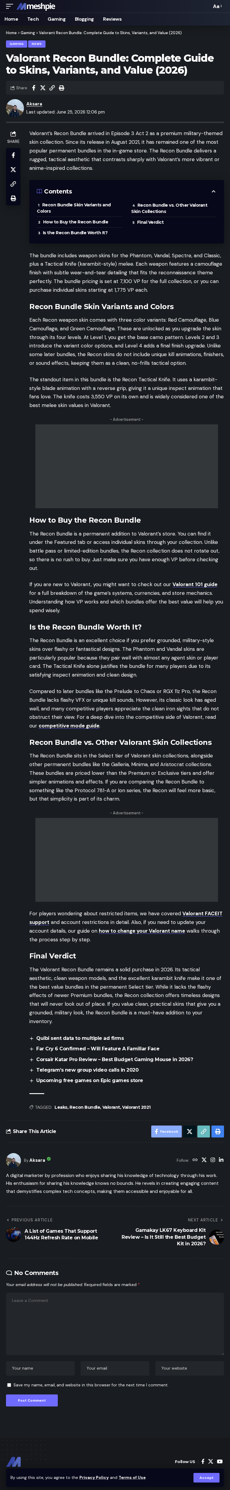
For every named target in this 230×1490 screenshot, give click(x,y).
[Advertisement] (126, 466)
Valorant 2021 (136, 1107)
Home (11, 32)
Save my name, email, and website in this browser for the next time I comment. (91, 1385)
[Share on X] (43, 88)
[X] (204, 1160)
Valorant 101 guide (194, 584)
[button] (206, 1478)
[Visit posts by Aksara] (13, 1160)
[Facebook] (203, 1461)
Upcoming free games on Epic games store (89, 1080)
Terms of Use (132, 1477)
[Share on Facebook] (33, 88)
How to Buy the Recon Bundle (75, 222)
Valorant (111, 1107)
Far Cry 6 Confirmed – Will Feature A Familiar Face (97, 1049)
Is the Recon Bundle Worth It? (75, 232)
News (37, 44)
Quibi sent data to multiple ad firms (80, 1038)
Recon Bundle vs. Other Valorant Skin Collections (169, 208)
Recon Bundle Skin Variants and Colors (74, 208)
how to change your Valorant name (142, 931)
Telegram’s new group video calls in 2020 (87, 1070)
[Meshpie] (35, 6)
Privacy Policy (94, 1477)
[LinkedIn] (221, 1160)
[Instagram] (213, 1160)
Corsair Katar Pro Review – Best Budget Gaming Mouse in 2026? (114, 1059)
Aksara (34, 104)
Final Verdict (150, 222)
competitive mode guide (69, 725)
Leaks (61, 1107)
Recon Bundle (84, 1107)
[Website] (195, 1160)
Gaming (28, 32)
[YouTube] (219, 1461)
